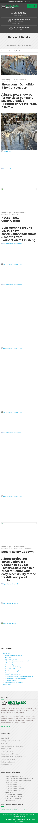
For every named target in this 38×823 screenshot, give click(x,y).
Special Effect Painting (11, 680)
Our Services (6, 653)
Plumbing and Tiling (10, 673)
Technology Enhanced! (19, 817)
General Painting (9, 665)
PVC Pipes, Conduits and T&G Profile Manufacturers (19, 676)
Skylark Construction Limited (7, 50)
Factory (21, 548)
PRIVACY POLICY (19, 821)
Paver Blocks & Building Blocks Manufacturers (17, 671)
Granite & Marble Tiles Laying (13, 667)
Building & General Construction (14, 655)
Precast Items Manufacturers (13, 675)
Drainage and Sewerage (11, 659)
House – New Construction (10, 219)
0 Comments (14, 81)
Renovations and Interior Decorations (15, 678)
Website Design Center (20, 815)
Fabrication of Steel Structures (13, 663)
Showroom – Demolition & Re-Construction (18, 86)
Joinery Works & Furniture (12, 669)
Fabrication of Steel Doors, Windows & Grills (17, 661)
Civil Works (8, 657)
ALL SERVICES (5, 738)
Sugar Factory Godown (17, 551)
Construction (4, 81)
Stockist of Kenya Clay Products (14, 682)
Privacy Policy (7, 684)
